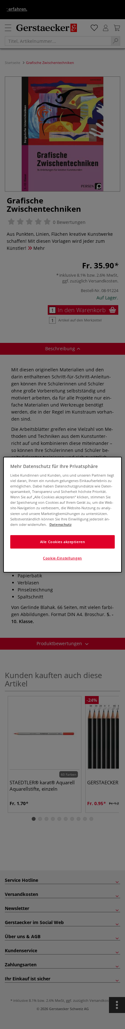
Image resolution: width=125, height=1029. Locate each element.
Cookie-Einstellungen (62, 558)
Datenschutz (60, 524)
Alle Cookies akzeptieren (62, 541)
